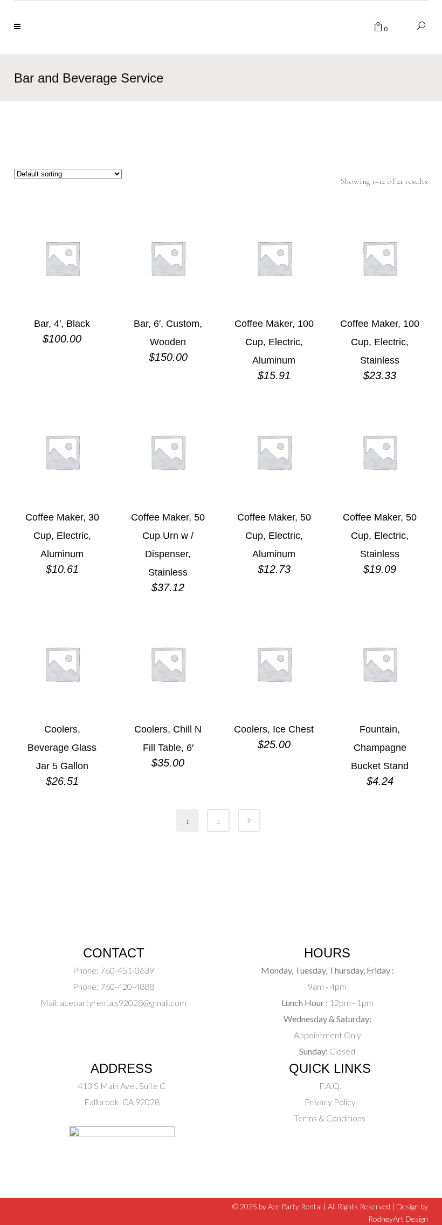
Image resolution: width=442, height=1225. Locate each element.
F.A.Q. (330, 1085)
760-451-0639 (126, 970)
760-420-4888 (126, 986)
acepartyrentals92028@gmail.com (123, 1002)
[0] (378, 27)
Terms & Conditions (329, 1118)
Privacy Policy (330, 1102)
